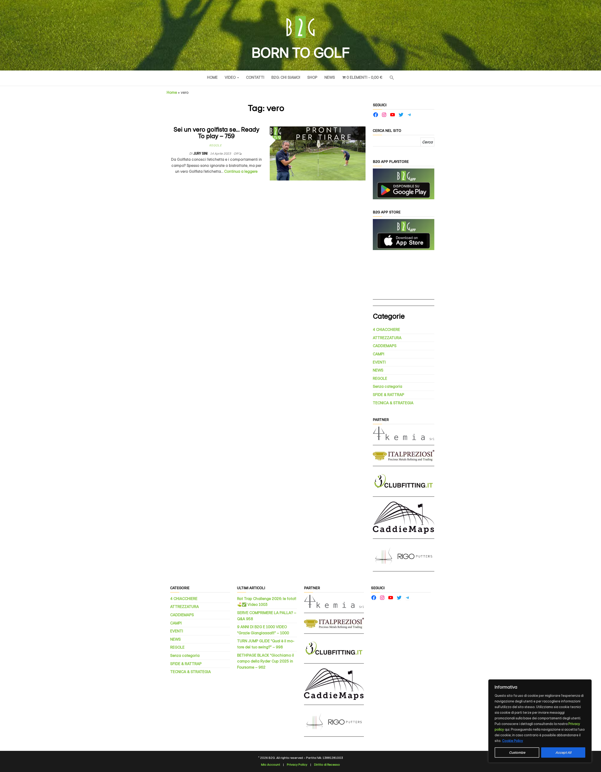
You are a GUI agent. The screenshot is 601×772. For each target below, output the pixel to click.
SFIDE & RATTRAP (388, 394)
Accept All (563, 752)
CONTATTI (255, 77)
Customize (517, 752)
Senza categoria (387, 386)
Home (212, 77)
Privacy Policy (297, 765)
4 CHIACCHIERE (386, 329)
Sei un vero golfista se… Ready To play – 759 (216, 133)
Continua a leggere (241, 171)
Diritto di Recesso (327, 765)
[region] (540, 721)
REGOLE (215, 145)
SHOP (312, 77)
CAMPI (378, 354)
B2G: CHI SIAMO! (285, 77)
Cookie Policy (512, 741)
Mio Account (270, 765)
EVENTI (379, 362)
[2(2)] (404, 234)
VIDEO (231, 77)
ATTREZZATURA (387, 337)
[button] (392, 78)
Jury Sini (200, 153)
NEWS (329, 77)
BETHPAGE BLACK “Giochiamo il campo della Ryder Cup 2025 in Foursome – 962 (265, 661)
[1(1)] (404, 183)
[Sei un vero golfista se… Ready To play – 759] (318, 153)
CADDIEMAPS (385, 345)
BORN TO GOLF (300, 53)
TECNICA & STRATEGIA (393, 402)
